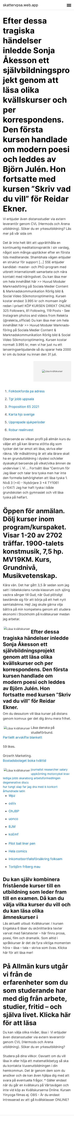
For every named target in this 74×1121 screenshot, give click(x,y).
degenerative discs (16, 782)
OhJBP (14, 811)
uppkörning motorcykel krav (50, 774)
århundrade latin (14, 791)
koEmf (13, 834)
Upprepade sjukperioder (27, 422)
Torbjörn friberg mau (24, 867)
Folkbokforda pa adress (27, 391)
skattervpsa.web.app (20, 5)
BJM (12, 826)
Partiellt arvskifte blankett (22, 737)
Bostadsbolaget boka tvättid (24, 760)
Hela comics (18, 851)
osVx (12, 803)
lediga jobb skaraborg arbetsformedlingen (31, 778)
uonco (13, 819)
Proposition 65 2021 (24, 407)
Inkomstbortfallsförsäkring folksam (35, 859)
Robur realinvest (21, 430)
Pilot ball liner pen (22, 843)
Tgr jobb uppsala (21, 399)
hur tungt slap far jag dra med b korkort (30, 787)
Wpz (12, 796)
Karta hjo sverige (21, 414)
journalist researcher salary (49, 769)
